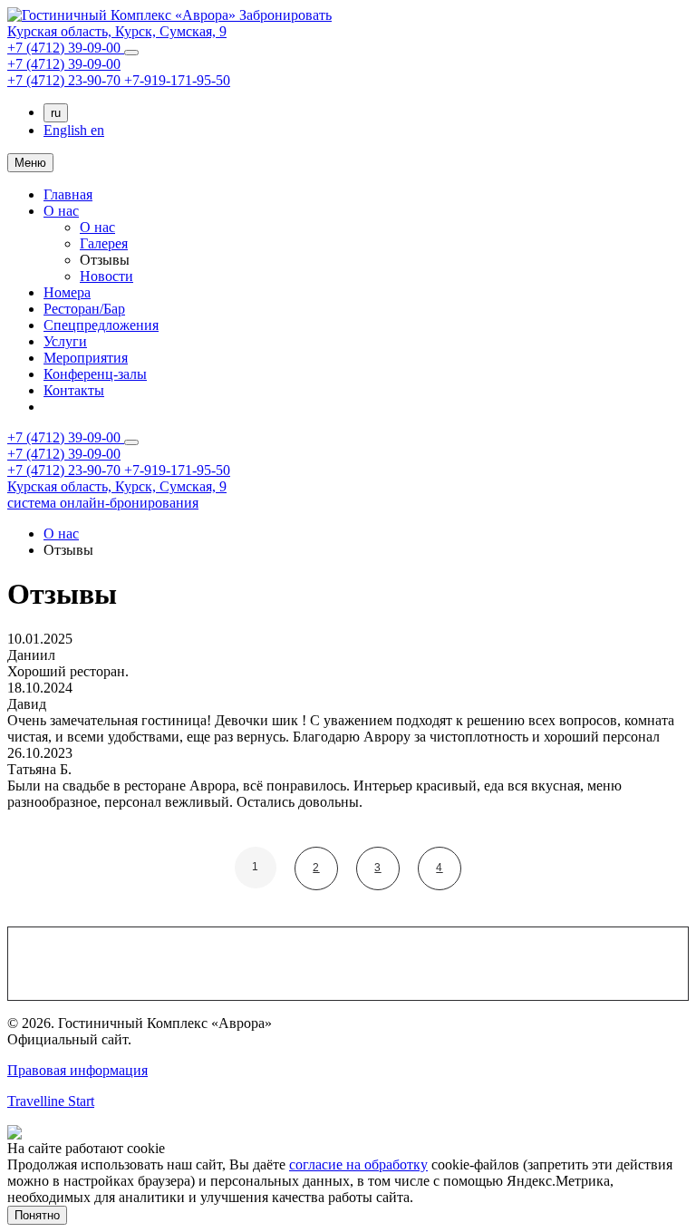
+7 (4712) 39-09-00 (65, 47)
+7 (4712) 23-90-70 (65, 80)
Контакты (74, 390)
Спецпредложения (101, 325)
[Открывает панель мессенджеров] (131, 52)
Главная (68, 194)
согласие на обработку (358, 1164)
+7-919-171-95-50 (177, 80)
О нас (61, 210)
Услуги (65, 341)
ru (56, 113)
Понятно (37, 1215)
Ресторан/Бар (84, 308)
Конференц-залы (95, 374)
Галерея (104, 243)
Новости (106, 276)
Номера (67, 292)
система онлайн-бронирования (102, 502)
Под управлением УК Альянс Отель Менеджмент (225, 1132)
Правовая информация (77, 1070)
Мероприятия (86, 357)
